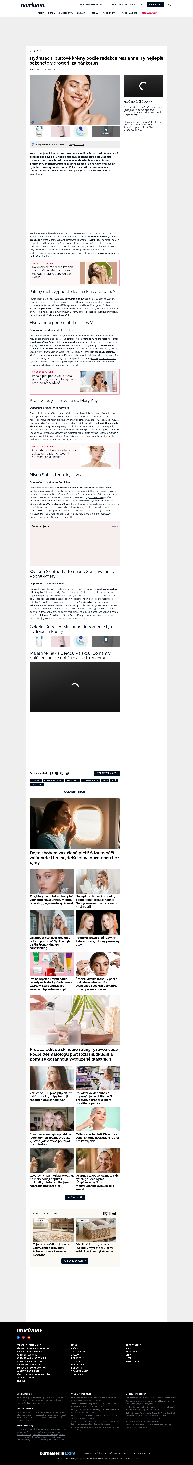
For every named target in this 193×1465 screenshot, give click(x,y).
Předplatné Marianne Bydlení (33, 1348)
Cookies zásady (25, 1378)
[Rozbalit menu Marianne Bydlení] (100, 4)
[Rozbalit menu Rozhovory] (117, 13)
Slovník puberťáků (36, 1398)
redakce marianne (53, 780)
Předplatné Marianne (29, 1345)
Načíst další (75, 1197)
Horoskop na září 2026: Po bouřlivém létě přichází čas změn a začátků (151, 1398)
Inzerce (21, 1381)
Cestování (25, 1400)
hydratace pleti (91, 780)
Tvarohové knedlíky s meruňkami (45, 1435)
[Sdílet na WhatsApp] (67, 773)
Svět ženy (131, 1352)
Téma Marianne (79, 1371)
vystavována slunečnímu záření (51, 253)
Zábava (81, 13)
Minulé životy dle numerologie (43, 1412)
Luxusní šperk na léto (25, 1420)
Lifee (128, 1358)
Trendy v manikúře (23, 1412)
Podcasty (76, 1368)
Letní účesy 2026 (54, 1417)
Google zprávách (76, 144)
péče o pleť (36, 784)
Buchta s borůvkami (39, 1440)
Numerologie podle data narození (44, 1400)
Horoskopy (77, 1365)
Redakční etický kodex (29, 1365)
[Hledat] (169, 4)
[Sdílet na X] (56, 773)
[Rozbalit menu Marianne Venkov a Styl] (140, 4)
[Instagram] (23, 1337)
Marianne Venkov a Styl (125, 5)
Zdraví (95, 13)
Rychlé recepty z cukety (57, 1440)
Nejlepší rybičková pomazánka (36, 1437)
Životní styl (66, 13)
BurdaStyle (124, 1453)
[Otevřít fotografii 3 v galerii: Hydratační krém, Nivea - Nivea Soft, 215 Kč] (81, 131)
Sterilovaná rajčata (24, 1435)
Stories (75, 1361)
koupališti (34, 433)
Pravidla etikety (22, 1398)
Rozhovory (109, 13)
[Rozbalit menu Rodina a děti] (138, 13)
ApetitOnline (133, 1345)
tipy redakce (72, 780)
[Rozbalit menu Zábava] (86, 13)
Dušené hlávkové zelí (24, 1429)
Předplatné (155, 5)
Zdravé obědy (43, 1403)
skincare (35, 780)
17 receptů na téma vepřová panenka (47, 1432)
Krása (51, 13)
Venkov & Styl (79, 1374)
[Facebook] (18, 1337)
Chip (128, 1355)
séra (51, 308)
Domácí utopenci (55, 1437)
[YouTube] (28, 1337)
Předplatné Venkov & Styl (31, 1352)
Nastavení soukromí (28, 1371)
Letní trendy (31, 1403)
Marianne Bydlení (89, 5)
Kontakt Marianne (27, 1355)
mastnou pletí (96, 497)
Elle (128, 1348)
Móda (41, 13)
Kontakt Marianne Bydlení (32, 1358)
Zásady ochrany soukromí (31, 1368)
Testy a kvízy (49, 1398)
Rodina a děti (129, 13)
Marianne (88, 1453)
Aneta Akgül (36, 70)
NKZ (115, 1453)
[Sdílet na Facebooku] (51, 773)
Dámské (108, 1453)
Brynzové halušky (23, 1440)
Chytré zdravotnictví (52, 1415)
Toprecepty (132, 1361)
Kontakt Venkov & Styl (29, 1361)
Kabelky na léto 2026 (38, 1417)
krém (105, 780)
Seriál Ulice (39, 1415)
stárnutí (51, 416)
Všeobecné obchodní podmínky (34, 1374)
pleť (114, 780)
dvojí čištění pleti (111, 302)
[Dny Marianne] (149, 13)
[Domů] (35, 4)
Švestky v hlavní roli (41, 1429)
